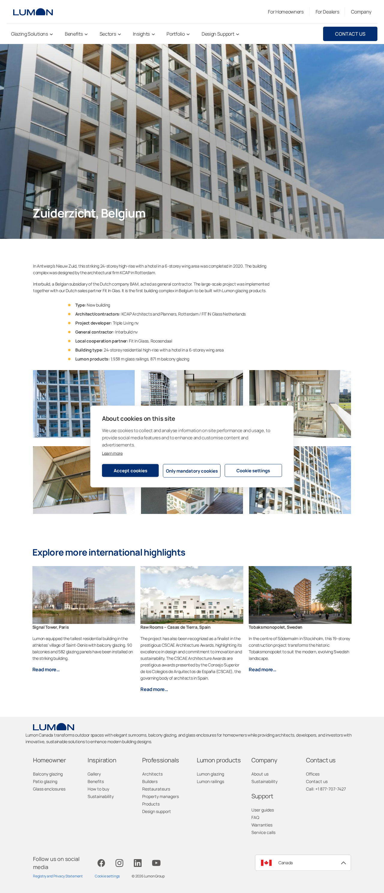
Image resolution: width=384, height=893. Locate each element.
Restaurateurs (156, 789)
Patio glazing (45, 781)
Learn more (112, 453)
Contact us (350, 34)
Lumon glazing (210, 774)
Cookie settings (253, 470)
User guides (262, 810)
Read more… (46, 669)
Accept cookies (130, 470)
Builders (150, 781)
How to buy (98, 789)
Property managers (160, 796)
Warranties (261, 825)
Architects (152, 774)
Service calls (263, 832)
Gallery (94, 774)
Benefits (96, 781)
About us (259, 774)
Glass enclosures (49, 789)
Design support (156, 811)
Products (151, 804)
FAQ (255, 817)
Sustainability (101, 796)
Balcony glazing (48, 774)
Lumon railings (210, 781)
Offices (313, 774)
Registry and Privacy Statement (58, 876)
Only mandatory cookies (192, 470)
